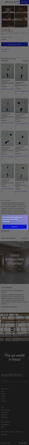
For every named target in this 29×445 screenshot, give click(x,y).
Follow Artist (14, 226)
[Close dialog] (26, 217)
